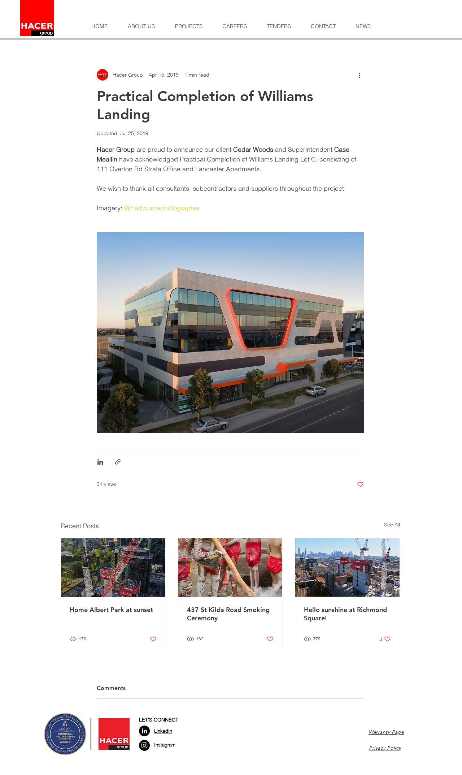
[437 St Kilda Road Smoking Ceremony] (230, 567)
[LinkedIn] (144, 731)
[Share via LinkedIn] (100, 461)
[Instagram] (144, 745)
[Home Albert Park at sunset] (113, 567)
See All (392, 524)
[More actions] (359, 74)
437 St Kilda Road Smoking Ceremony (228, 614)
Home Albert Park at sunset (111, 610)
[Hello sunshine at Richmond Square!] (347, 567)
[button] (141, 26)
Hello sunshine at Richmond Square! (345, 614)
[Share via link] (117, 461)
